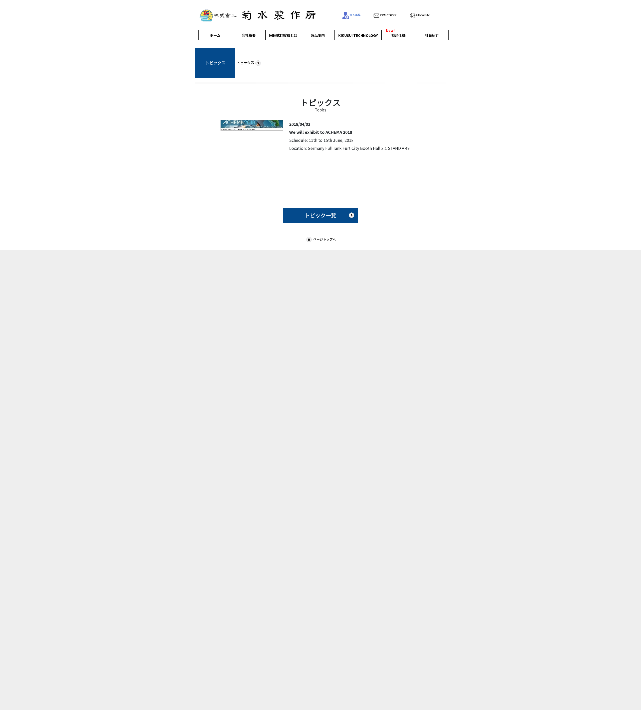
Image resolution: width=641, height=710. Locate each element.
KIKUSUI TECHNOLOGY (358, 35)
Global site (423, 15)
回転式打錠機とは (283, 35)
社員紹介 (432, 35)
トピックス (245, 62)
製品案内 (318, 35)
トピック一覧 (320, 215)
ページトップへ (324, 239)
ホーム (215, 35)
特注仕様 (398, 35)
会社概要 (249, 35)
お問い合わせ (388, 15)
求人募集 (355, 15)
